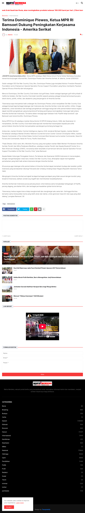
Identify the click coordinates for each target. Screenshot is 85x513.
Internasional (13, 15)
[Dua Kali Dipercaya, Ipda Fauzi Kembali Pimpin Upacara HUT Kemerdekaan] (7, 270)
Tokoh (42, 480)
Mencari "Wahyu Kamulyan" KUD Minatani (28, 296)
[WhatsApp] (31, 209)
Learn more (20, 503)
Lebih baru (6, 236)
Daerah (42, 421)
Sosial (42, 476)
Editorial (42, 424)
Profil (42, 469)
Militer (42, 446)
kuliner (42, 487)
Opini (42, 458)
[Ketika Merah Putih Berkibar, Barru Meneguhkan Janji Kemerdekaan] (7, 279)
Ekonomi (42, 428)
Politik (42, 465)
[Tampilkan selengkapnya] (44, 209)
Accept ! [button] (9, 507)
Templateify (46, 509)
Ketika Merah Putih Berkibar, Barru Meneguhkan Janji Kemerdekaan (37, 277)
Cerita (42, 417)
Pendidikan (42, 461)
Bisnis (42, 406)
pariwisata (42, 491)
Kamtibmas (42, 439)
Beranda (5, 15)
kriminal (42, 483)
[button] (3, 3)
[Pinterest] (35, 209)
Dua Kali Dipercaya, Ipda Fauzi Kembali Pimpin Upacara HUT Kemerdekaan (40, 268)
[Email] (39, 209)
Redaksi (42, 472)
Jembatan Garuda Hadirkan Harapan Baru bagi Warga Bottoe (35, 287)
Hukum (42, 432)
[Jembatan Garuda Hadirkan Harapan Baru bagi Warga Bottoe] (7, 289)
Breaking (42, 410)
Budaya (42, 413)
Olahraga (42, 454)
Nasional (42, 450)
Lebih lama (78, 236)
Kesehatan (42, 443)
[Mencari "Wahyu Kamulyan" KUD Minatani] (7, 298)
